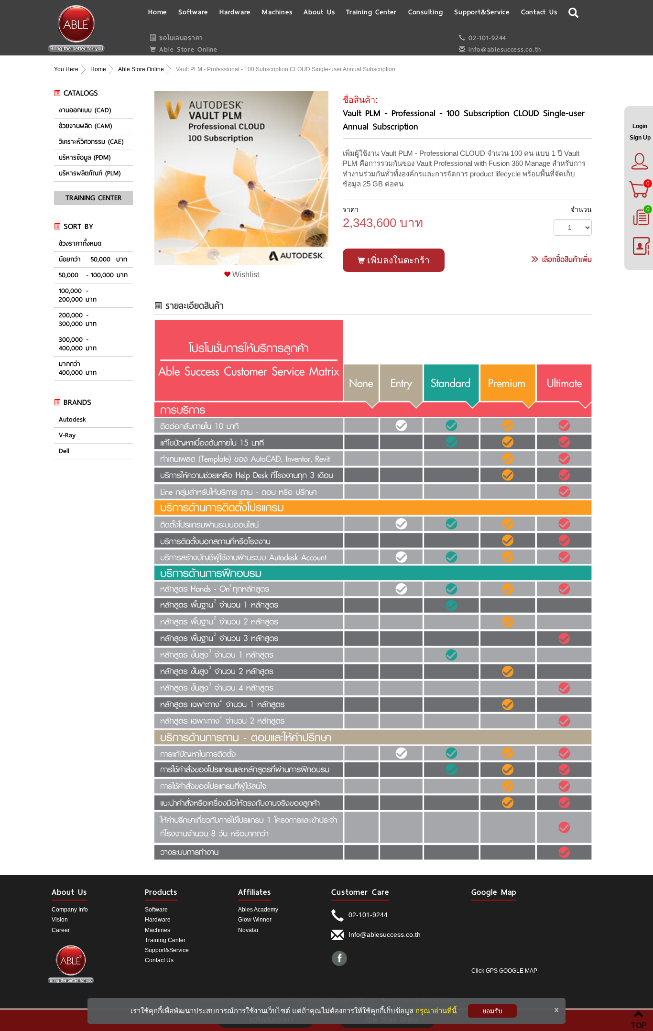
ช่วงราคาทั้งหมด (80, 243)
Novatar (248, 930)
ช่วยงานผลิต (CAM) (85, 126)
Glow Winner (255, 919)
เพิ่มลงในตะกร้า (397, 260)
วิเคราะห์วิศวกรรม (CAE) (91, 142)
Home (98, 69)
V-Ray (67, 435)
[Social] (339, 958)
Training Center (165, 940)
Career (61, 930)
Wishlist (244, 275)
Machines (157, 930)
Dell (64, 451)
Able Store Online (187, 49)
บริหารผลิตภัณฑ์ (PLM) (89, 173)
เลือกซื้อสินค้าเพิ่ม (565, 259)
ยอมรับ (492, 1011)
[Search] (573, 11)
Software (156, 909)
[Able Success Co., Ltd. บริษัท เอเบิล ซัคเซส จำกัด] (76, 28)
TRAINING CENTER (93, 198)
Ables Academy (258, 909)
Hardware (158, 919)
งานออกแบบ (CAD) (85, 110)
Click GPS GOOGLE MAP (504, 970)
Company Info (70, 909)
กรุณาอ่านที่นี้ (436, 1011)
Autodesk (72, 419)
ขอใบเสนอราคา (179, 38)
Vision (60, 919)
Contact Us (159, 960)
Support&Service (167, 950)
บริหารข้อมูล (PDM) (84, 157)
